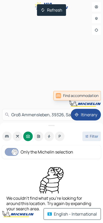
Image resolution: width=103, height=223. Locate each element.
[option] (7, 136)
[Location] (96, 30)
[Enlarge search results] (51, 125)
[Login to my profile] (96, 7)
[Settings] (96, 18)
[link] (77, 95)
